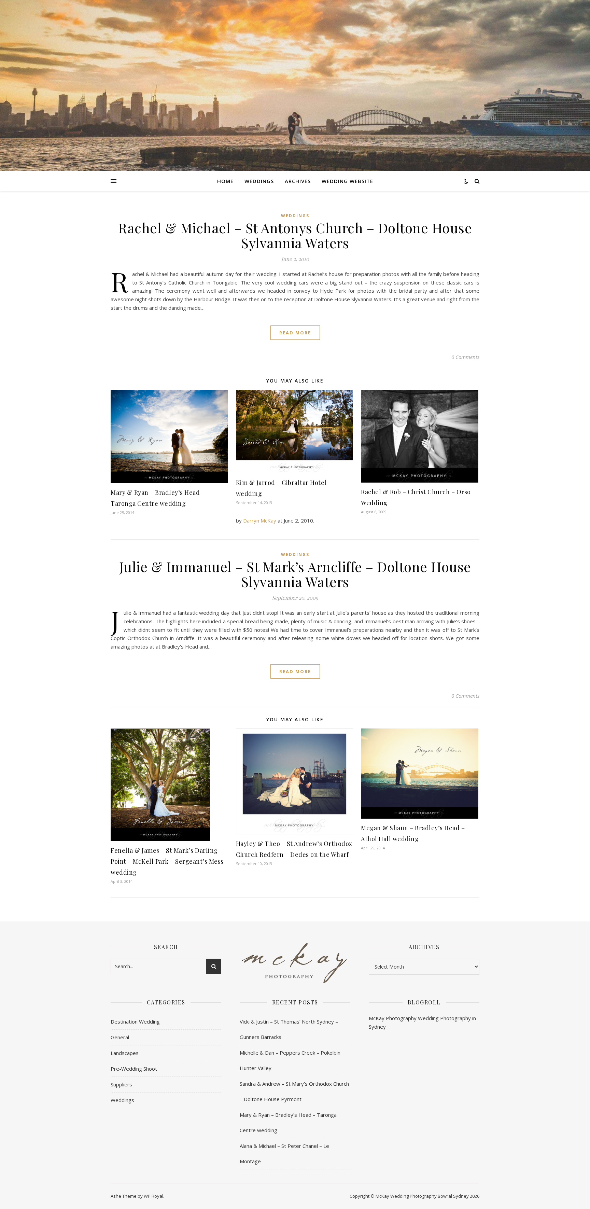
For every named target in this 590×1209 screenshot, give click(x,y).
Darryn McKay (259, 520)
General (120, 1037)
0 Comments (465, 356)
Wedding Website (347, 181)
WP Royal (153, 1196)
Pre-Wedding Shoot (134, 1068)
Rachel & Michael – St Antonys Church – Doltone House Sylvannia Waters (295, 235)
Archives (298, 181)
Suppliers (121, 1084)
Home (225, 181)
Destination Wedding (135, 1021)
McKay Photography (393, 1018)
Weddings (259, 181)
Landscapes (125, 1053)
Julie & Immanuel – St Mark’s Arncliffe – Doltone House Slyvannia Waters (295, 573)
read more (295, 333)
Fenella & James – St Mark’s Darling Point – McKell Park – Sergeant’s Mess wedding (167, 861)
